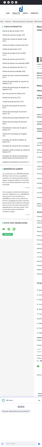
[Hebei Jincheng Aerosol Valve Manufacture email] (4, 229)
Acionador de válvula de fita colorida (14, 146)
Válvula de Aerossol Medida (11, 71)
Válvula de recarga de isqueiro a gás (14, 39)
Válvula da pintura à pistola (11, 59)
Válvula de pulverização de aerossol (14, 122)
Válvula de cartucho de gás (11, 35)
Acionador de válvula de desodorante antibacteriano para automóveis (15, 157)
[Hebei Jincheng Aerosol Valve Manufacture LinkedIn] (8, 2)
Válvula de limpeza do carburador (23, 21)
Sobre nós (34, 13)
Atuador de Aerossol (9, 98)
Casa (7, 13)
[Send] (39, 444)
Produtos (16, 13)
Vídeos (25, 13)
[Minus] (39, 400)
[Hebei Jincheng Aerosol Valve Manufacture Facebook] (4, 2)
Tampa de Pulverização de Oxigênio (14, 134)
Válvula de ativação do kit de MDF (14, 53)
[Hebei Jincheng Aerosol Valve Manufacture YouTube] (12, 2)
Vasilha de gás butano (9, 49)
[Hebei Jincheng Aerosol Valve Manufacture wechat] (15, 229)
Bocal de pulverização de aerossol (14, 106)
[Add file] (2, 444)
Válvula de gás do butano (11, 31)
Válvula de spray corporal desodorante (15, 75)
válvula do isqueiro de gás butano (13, 45)
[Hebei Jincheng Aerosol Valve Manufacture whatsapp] (10, 229)
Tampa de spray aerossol (11, 102)
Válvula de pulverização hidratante (14, 118)
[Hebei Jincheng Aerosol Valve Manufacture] (21, 9)
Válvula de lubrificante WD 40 (12, 67)
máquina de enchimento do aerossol (14, 162)
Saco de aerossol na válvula (11, 93)
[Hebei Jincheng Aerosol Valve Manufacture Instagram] (16, 2)
